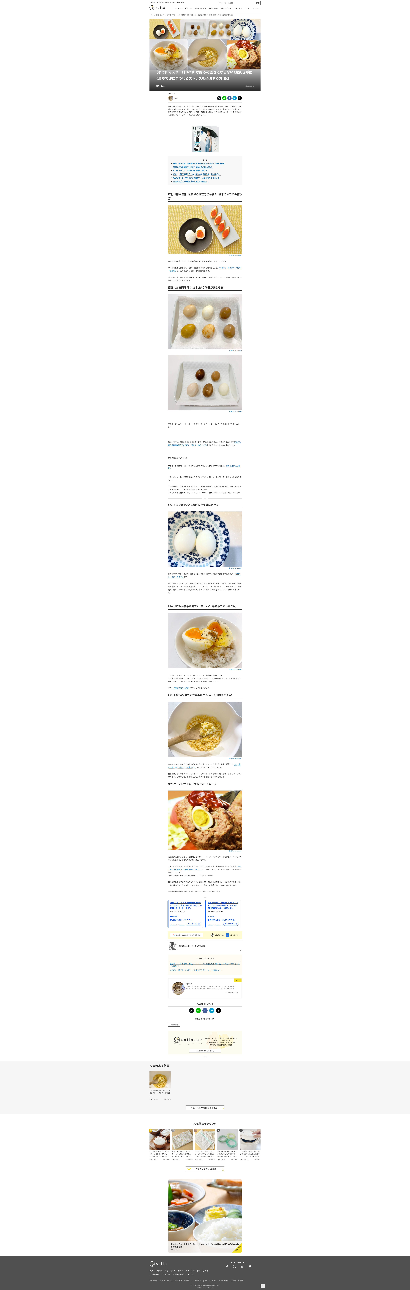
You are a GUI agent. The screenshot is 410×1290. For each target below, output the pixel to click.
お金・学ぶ (238, 8)
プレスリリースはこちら (166, 1281)
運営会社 (233, 1281)
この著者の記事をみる (232, 993)
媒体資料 (240, 1281)
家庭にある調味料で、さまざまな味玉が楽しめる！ (192, 167)
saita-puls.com (249, 86)
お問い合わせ (153, 1281)
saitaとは (190, 1274)
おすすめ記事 (178, 1281)
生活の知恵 (174, 1025)
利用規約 (186, 1281)
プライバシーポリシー (211, 1281)
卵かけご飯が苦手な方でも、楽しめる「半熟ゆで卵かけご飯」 (197, 174)
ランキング (178, 8)
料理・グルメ (226, 8)
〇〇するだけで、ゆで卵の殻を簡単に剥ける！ (191, 170)
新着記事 (188, 8)
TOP (152, 15)
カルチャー (256, 8)
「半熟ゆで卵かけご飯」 (181, 688)
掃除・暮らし (214, 8)
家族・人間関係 (200, 8)
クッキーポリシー (224, 1281)
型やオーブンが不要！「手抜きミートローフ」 (191, 181)
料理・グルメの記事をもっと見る (205, 1107)
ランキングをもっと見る (206, 1169)
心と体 (247, 8)
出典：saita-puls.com (235, 255)
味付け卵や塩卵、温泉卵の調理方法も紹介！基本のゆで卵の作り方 (199, 163)
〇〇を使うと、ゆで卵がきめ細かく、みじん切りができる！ (196, 177)
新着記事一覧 (178, 1274)
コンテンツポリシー (197, 1281)
